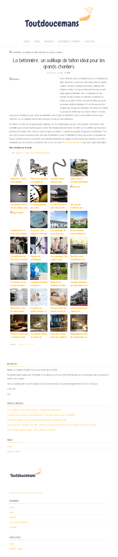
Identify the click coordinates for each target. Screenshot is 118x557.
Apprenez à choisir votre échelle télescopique (32, 152)
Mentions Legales (14, 451)
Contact (9, 446)
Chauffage (89, 41)
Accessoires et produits (69, 41)
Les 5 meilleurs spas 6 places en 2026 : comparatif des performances (34, 410)
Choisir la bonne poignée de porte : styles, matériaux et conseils (31, 429)
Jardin (37, 41)
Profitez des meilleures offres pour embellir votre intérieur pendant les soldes (37, 420)
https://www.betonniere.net (72, 142)
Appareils (49, 41)
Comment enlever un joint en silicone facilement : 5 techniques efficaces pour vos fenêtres (41, 415)
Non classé (29, 344)
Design (27, 41)
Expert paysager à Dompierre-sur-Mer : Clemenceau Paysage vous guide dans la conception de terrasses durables (52, 424)
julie (68, 73)
